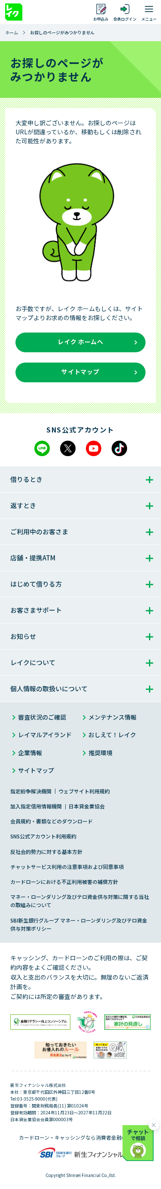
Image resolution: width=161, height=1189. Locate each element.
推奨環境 (100, 752)
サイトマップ (36, 770)
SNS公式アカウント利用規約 (43, 836)
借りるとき (26, 479)
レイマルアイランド (45, 734)
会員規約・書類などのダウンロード (51, 821)
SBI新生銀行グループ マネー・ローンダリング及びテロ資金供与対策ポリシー (78, 924)
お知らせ (23, 636)
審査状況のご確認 (42, 717)
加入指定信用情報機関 (36, 806)
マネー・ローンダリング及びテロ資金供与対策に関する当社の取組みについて (79, 900)
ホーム (11, 32)
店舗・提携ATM (32, 557)
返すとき (23, 505)
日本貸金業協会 (87, 806)
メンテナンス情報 (112, 717)
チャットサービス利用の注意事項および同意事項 (67, 866)
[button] (139, 1141)
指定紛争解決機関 (31, 791)
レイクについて (32, 662)
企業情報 (30, 752)
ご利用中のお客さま (39, 531)
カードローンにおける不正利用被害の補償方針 (64, 881)
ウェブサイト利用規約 (84, 791)
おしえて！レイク (112, 734)
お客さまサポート (36, 609)
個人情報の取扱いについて (49, 688)
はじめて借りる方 (36, 583)
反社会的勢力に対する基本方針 (46, 851)
